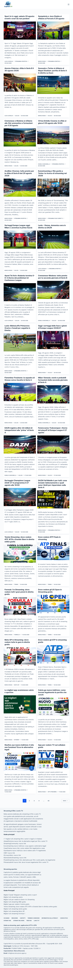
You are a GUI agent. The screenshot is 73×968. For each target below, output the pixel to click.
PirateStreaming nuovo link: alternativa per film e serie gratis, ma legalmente (29, 860)
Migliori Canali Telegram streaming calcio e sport (20, 895)
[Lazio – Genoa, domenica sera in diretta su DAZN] (53, 240)
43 (48, 800)
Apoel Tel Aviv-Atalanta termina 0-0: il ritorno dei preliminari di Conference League (20, 278)
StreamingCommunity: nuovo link (15, 843)
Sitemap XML (7, 920)
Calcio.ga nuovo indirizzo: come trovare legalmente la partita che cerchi (52, 692)
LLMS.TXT (36, 920)
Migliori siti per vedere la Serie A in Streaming (19, 899)
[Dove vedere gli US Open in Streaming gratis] (53, 604)
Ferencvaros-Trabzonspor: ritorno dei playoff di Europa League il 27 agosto (52, 430)
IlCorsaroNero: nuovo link (12, 855)
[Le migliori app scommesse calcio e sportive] (20, 704)
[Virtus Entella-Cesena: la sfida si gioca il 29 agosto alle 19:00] (53, 135)
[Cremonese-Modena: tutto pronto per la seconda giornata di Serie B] (53, 290)
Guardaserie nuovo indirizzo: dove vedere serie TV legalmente (25, 850)
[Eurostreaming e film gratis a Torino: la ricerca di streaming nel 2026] (53, 188)
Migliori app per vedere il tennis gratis (16, 904)
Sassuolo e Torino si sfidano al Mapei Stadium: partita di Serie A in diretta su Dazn (52, 70)
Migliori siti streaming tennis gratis (15, 909)
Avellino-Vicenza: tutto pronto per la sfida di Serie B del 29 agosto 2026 (19, 173)
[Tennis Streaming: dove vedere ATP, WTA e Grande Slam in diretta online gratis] (20, 554)
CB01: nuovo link (9, 853)
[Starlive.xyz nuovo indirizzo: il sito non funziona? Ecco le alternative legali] (20, 762)
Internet (16, 739)
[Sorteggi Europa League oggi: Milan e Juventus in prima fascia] (20, 240)
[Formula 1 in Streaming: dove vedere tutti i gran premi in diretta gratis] (20, 606)
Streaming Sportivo (21, 61)
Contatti (22, 918)
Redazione (15, 918)
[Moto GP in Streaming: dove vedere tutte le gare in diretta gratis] (20, 656)
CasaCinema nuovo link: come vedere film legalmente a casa (24, 848)
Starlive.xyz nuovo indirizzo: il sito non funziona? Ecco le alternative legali (19, 747)
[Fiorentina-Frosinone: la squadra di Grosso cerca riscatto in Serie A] (20, 392)
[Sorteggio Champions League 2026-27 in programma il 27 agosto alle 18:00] (20, 497)
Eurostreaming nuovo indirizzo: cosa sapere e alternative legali (25, 846)
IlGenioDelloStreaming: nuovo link (15, 858)
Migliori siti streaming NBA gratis (15, 902)
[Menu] (68, 4)
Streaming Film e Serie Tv (55, 218)
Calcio (17, 115)
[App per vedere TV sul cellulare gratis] (53, 759)
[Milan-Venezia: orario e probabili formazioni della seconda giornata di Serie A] (53, 394)
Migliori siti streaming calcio (13, 897)
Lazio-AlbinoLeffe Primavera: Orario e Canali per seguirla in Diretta (17, 328)
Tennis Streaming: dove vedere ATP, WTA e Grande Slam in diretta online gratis (19, 539)
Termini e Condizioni (33, 918)
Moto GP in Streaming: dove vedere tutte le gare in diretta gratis (17, 642)
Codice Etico (64, 918)
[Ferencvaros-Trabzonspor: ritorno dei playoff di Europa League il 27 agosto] (53, 444)
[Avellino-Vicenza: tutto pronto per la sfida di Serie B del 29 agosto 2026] (20, 188)
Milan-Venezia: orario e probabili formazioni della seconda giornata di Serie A (53, 380)
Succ (64, 800)
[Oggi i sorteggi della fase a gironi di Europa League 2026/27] (53, 340)
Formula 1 (17, 634)
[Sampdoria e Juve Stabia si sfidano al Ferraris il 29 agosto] (53, 31)
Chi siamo (6, 918)
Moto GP (16, 685)
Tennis (16, 584)
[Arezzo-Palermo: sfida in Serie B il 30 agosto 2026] (20, 83)
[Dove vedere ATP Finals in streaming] (53, 551)
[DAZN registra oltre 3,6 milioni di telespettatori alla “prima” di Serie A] (20, 444)
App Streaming (52, 791)
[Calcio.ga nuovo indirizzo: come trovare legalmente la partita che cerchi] (53, 707)
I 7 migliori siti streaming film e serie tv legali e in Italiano (23, 839)
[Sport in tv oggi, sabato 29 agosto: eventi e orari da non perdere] (20, 31)
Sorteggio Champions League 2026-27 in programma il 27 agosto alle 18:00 (17, 482)
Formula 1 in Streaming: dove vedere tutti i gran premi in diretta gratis (19, 592)
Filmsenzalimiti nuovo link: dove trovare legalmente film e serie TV (26, 862)
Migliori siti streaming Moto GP (14, 911)
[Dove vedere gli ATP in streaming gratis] (53, 654)
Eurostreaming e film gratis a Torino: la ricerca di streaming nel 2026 (52, 173)
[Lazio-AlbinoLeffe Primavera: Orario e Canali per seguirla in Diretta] (20, 342)
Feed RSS (29, 920)
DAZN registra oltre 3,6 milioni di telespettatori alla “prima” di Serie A (19, 430)
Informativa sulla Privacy (50, 918)
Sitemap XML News (18, 920)
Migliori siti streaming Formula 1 (14, 913)
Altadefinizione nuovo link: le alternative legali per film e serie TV (25, 841)
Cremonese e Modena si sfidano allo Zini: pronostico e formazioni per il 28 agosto (18, 123)
